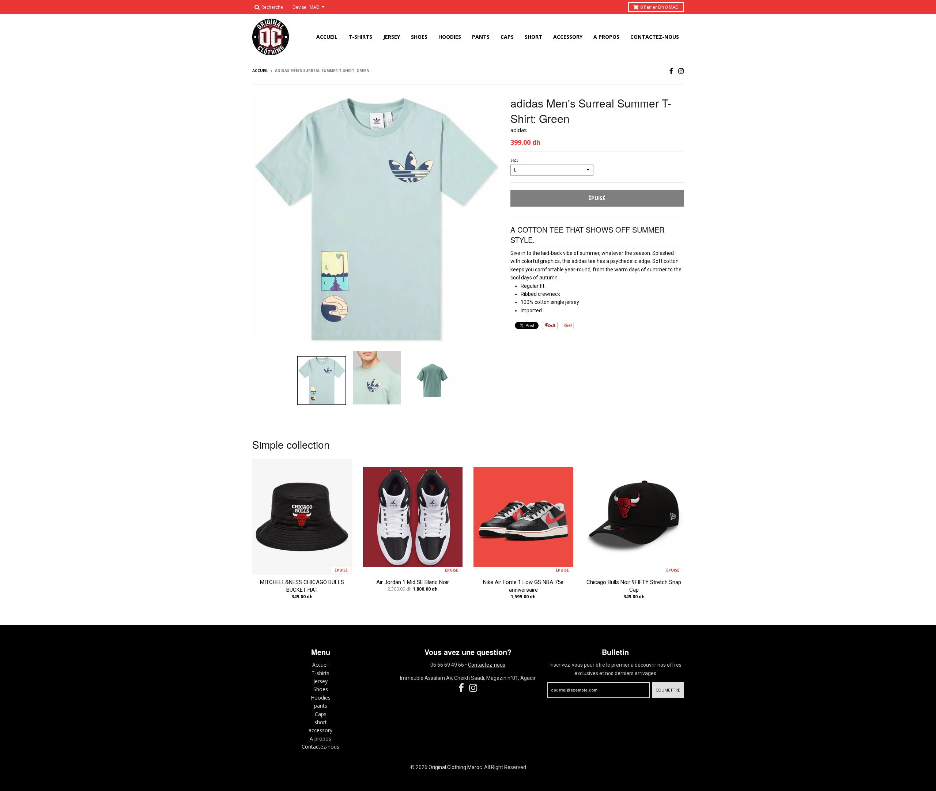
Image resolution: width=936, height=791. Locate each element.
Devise (299, 7)
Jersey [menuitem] (391, 36)
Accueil (260, 70)
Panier (659, 7)
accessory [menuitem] (567, 36)
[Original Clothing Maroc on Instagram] (681, 71)
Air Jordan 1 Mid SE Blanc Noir (412, 582)
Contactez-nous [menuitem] (654, 36)
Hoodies (321, 697)
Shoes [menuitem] (419, 36)
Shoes (320, 689)
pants (320, 705)
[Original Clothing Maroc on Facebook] (671, 71)
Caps (321, 714)
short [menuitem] (533, 36)
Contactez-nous (320, 746)
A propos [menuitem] (606, 36)
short (320, 722)
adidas (518, 129)
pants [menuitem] (481, 36)
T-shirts (320, 673)
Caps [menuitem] (507, 36)
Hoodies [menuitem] (449, 36)
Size (514, 160)
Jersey (320, 681)
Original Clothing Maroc (455, 767)
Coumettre (668, 690)
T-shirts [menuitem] (360, 36)
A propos (320, 738)
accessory (320, 730)
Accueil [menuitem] (326, 36)
